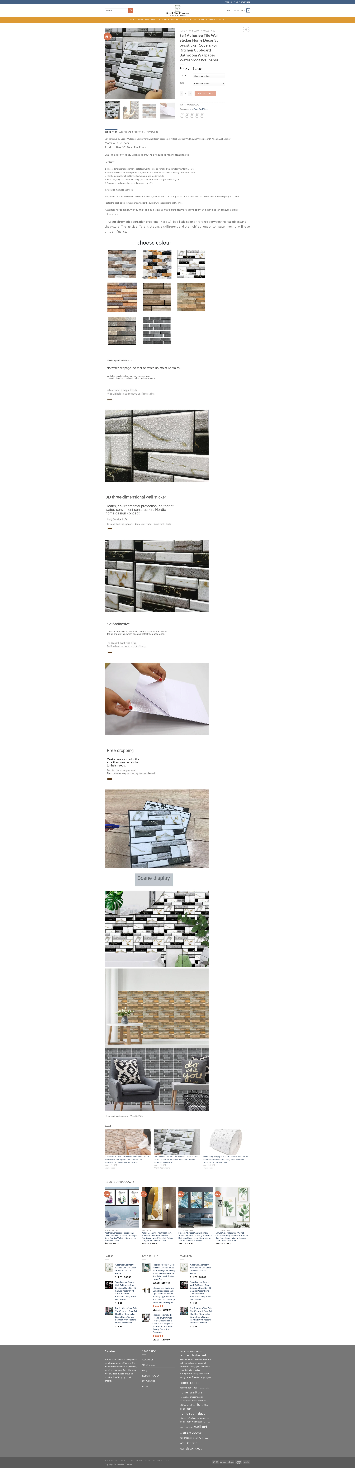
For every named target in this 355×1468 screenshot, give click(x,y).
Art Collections (146, 20)
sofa (191, 1427)
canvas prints (184, 1367)
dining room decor (201, 1373)
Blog (222, 20)
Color (183, 76)
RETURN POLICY (150, 1375)
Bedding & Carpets (168, 20)
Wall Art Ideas (203, 1438)
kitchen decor (185, 1400)
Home (131, 20)
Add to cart (205, 93)
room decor (184, 1428)
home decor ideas (189, 1387)
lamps (194, 1400)
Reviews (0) (152, 132)
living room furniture (188, 1418)
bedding (199, 1351)
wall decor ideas (191, 1448)
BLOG (145, 1386)
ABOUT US (147, 1359)
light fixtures (184, 1405)
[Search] (130, 10)
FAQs (145, 1370)
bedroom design (186, 1359)
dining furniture (195, 1370)
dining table (185, 1377)
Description (111, 132)
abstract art (184, 1351)
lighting (192, 1405)
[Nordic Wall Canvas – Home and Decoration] (177, 10)
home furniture (191, 1392)
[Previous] (109, 64)
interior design (196, 1397)
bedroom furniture (202, 1359)
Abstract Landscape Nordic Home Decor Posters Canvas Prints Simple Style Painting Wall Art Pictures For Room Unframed (121, 1237)
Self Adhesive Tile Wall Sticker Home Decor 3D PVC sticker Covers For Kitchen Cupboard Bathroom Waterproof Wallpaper (176, 1159)
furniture (197, 1377)
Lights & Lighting (206, 20)
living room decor (193, 1413)
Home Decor (194, 31)
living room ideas (203, 1418)
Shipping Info (148, 1365)
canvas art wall (200, 1363)
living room (185, 1408)
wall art (200, 1426)
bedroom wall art (187, 1363)
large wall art (202, 1400)
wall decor (188, 1442)
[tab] (111, 132)
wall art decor (190, 1433)
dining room (186, 1373)
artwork (192, 1351)
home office (184, 1397)
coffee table (205, 1366)
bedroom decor (202, 1355)
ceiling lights (195, 1367)
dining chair (184, 1370)
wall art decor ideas (189, 1437)
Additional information (132, 132)
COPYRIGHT (148, 1381)
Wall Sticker (209, 31)
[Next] (170, 64)
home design (204, 1388)
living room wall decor (191, 1421)
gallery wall (207, 1378)
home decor (190, 1382)
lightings (202, 1404)
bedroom (185, 1355)
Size (182, 83)
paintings (206, 1422)
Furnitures (188, 20)
